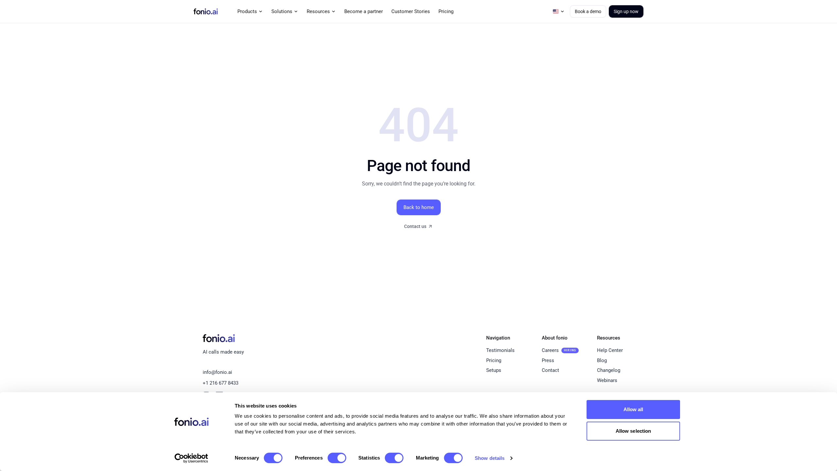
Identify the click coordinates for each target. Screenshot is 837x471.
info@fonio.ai (217, 372)
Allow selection (633, 431)
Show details (489, 458)
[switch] (337, 458)
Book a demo (588, 11)
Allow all (633, 409)
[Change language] (558, 11)
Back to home (418, 207)
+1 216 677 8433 (220, 383)
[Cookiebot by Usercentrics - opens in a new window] (191, 458)
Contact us (415, 226)
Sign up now (626, 11)
